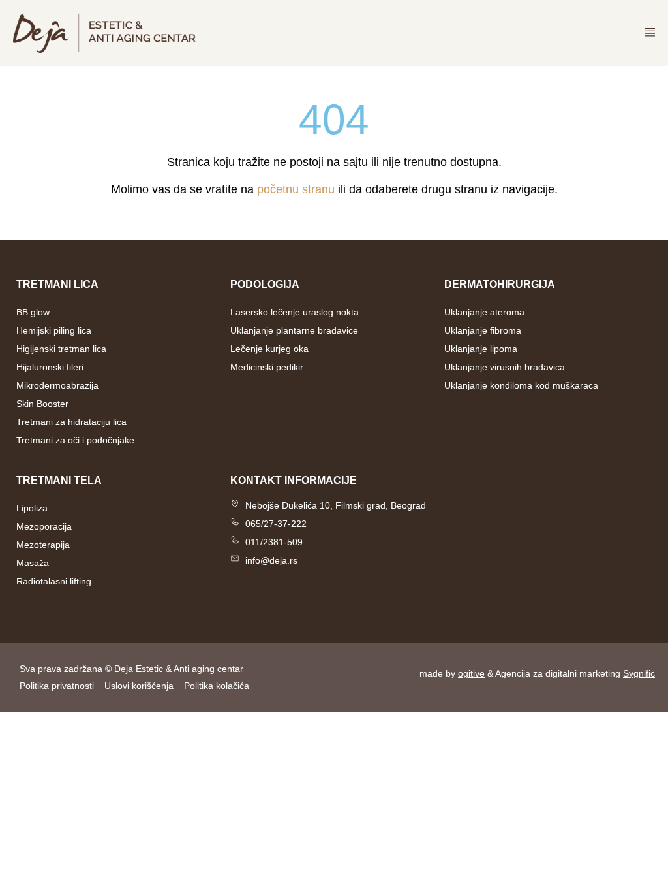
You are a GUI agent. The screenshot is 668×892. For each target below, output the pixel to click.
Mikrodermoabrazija (57, 385)
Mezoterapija (43, 544)
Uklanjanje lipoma (480, 348)
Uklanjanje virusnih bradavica (504, 367)
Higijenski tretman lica (61, 348)
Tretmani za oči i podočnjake (75, 440)
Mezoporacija (44, 526)
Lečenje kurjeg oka (269, 348)
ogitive (471, 673)
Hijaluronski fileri (50, 367)
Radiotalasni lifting (53, 581)
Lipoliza (32, 508)
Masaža (32, 563)
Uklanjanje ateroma (484, 312)
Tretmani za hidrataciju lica (71, 422)
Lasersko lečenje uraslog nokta (294, 312)
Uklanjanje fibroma (482, 330)
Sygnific (639, 673)
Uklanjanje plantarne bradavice (294, 330)
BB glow (33, 312)
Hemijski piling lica (53, 330)
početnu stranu (296, 189)
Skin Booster (42, 403)
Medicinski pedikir (266, 367)
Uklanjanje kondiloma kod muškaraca (521, 385)
